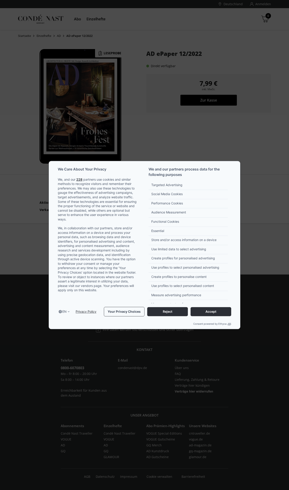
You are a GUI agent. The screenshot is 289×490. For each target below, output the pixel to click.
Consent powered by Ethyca (209, 324)
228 (79, 179)
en (64, 312)
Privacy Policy (86, 312)
